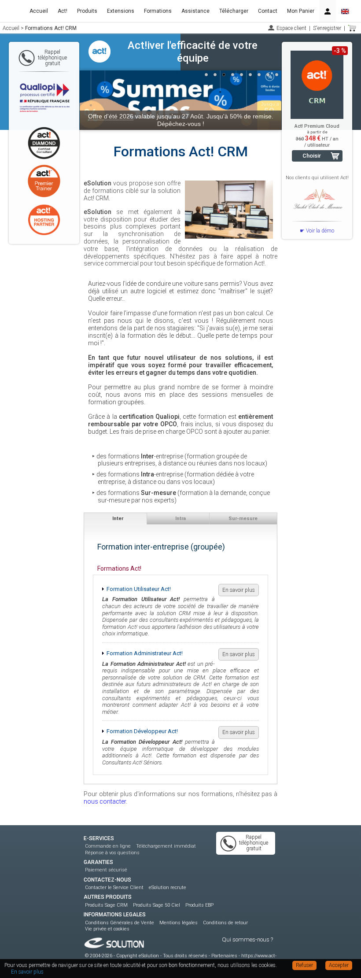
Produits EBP (199, 905)
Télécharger (233, 11)
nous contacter (105, 801)
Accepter (339, 965)
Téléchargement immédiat (166, 846)
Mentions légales (178, 923)
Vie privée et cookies (107, 929)
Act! (62, 11)
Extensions (120, 11)
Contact (267, 11)
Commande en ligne (108, 846)
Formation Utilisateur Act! (139, 589)
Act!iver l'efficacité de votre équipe (193, 51)
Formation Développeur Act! (142, 731)
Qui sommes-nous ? (247, 939)
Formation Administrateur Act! (145, 653)
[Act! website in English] (345, 11)
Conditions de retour (225, 923)
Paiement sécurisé (106, 870)
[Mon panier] (352, 28)
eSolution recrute (167, 887)
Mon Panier (300, 11)
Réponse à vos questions (112, 853)
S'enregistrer (327, 28)
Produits (87, 11)
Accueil (38, 11)
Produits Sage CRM (106, 905)
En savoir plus (238, 590)
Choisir (311, 155)
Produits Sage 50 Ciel (156, 905)
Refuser (304, 965)
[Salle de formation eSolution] (229, 210)
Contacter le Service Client (114, 887)
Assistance (195, 11)
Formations (158, 11)
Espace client (291, 28)
